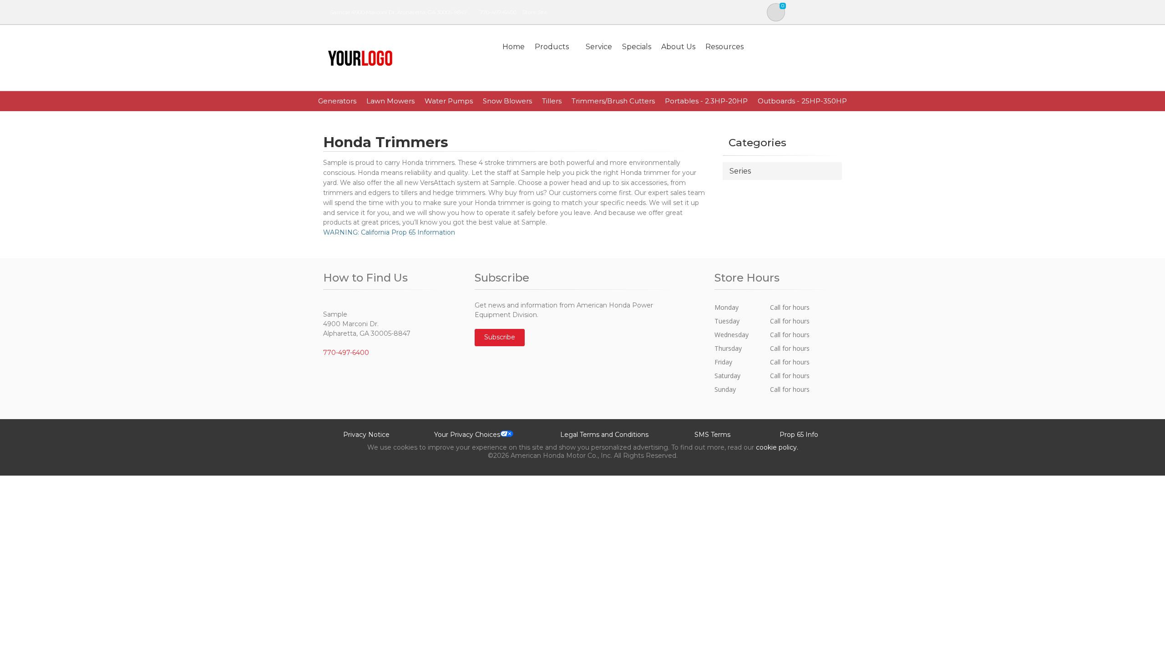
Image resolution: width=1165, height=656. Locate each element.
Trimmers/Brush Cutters (613, 101)
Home (513, 46)
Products (552, 46)
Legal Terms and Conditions (604, 434)
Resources (724, 46)
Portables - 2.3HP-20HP (706, 101)
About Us (678, 46)
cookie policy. (777, 447)
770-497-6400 (498, 12)
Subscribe (499, 337)
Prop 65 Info (799, 434)
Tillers (552, 101)
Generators (337, 101)
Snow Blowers (507, 101)
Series (740, 171)
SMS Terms (712, 434)
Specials (636, 46)
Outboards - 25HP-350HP (802, 101)
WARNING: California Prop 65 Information (389, 232)
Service (599, 46)
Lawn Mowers (390, 101)
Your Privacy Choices (467, 434)
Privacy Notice (366, 434)
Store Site (534, 12)
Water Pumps (449, 101)
